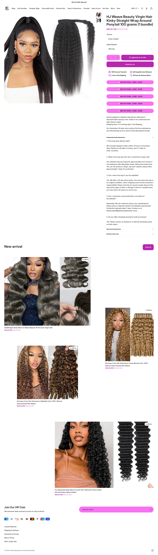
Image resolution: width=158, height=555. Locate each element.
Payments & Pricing (11, 534)
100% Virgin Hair (10, 541)
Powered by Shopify (28, 550)
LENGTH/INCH (112, 44)
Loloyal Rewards (10, 527)
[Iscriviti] (151, 509)
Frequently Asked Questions (116, 137)
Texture (109, 34)
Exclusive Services (113, 234)
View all (148, 247)
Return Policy (9, 538)
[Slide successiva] (92, 57)
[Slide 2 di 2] (98, 20)
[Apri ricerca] (142, 8)
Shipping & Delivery (11, 530)
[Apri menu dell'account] (146, 8)
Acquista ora (130, 64)
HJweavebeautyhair (15, 550)
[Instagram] (152, 550)
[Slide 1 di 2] (98, 15)
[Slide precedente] (6, 57)
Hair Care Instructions (114, 229)
